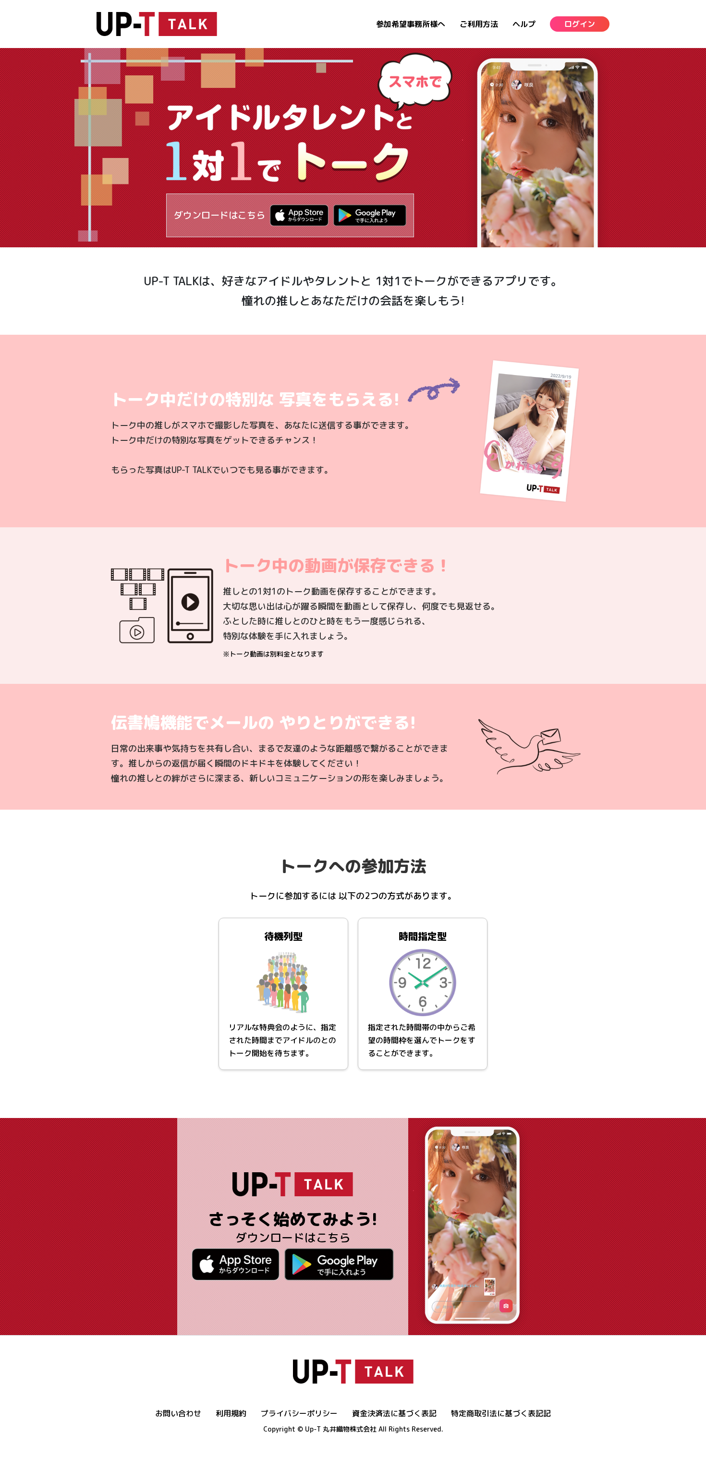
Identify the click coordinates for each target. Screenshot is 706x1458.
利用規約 (231, 1413)
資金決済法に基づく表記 (394, 1413)
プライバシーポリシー (299, 1413)
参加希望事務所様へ (410, 24)
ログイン (579, 24)
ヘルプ (524, 24)
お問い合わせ (178, 1413)
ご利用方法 (479, 24)
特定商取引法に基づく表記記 (501, 1413)
